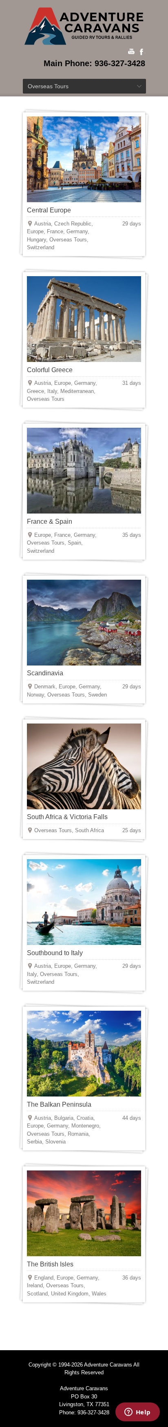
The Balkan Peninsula (59, 1104)
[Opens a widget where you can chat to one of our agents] (137, 1412)
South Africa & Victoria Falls (67, 816)
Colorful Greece (50, 369)
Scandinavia (45, 673)
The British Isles (50, 1264)
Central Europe (49, 210)
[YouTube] (131, 52)
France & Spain (49, 521)
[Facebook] (142, 52)
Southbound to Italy (55, 952)
